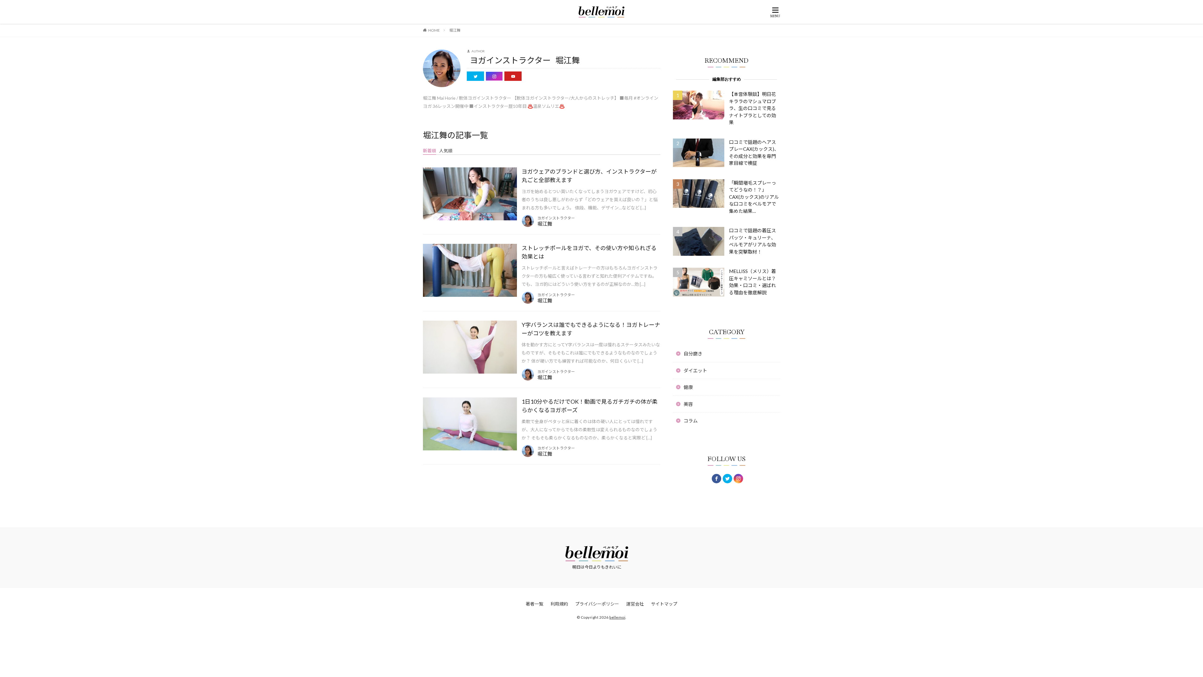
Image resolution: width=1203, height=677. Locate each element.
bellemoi (617, 617)
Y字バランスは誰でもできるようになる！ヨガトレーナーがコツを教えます (591, 329)
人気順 (445, 150)
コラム (691, 420)
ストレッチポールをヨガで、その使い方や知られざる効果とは (589, 252)
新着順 (429, 150)
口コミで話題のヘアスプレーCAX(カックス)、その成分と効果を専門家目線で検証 (754, 152)
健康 (688, 387)
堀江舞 (455, 30)
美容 (688, 404)
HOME (434, 30)
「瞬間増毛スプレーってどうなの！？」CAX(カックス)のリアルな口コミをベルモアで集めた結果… (754, 197)
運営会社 (635, 603)
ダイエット (695, 370)
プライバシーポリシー (597, 603)
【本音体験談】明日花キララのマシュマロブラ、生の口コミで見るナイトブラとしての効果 (752, 108)
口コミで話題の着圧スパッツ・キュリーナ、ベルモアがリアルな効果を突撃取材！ (752, 241)
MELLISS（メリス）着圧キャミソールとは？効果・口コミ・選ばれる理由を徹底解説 (752, 281)
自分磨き (693, 353)
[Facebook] (716, 478)
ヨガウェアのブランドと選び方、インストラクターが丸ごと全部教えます (589, 175)
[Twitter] (727, 478)
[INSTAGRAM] (738, 478)
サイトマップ (664, 603)
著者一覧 (534, 603)
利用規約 (559, 603)
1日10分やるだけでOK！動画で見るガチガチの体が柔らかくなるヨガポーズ (590, 405)
